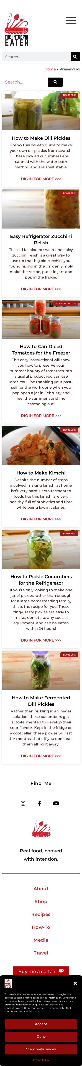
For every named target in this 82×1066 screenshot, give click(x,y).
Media (41, 940)
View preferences (41, 1049)
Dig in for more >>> (41, 179)
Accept (41, 1024)
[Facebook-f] (39, 803)
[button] (75, 983)
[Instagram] (23, 803)
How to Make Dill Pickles (41, 138)
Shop (41, 901)
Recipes (41, 914)
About (41, 888)
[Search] (75, 56)
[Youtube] (56, 803)
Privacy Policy (41, 1059)
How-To (41, 927)
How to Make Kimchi (41, 473)
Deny (41, 1036)
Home (50, 69)
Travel (41, 953)
